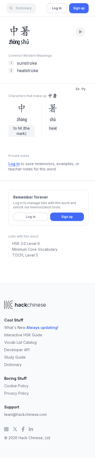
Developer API (17, 349)
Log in (56, 8)
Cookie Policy (16, 386)
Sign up (79, 8)
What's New (31, 327)
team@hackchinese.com (25, 414)
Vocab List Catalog (20, 342)
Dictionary (13, 364)
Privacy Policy (16, 393)
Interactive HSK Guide (23, 335)
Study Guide (15, 357)
